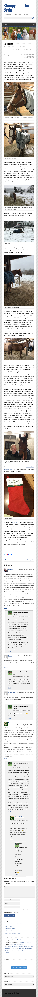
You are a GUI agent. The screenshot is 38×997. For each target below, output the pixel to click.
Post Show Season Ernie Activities (14, 924)
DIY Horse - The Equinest (12, 950)
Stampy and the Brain (16, 7)
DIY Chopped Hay (22, 940)
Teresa (10, 656)
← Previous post (8, 560)
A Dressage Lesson (10, 931)
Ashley (10, 569)
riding (7, 55)
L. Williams (11, 692)
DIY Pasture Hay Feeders (24, 942)
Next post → (30, 560)
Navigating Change (10, 928)
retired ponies (30, 56)
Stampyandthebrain (12, 50)
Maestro (26, 54)
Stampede (31, 57)
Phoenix (31, 54)
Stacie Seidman (13, 723)
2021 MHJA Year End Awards (13, 933)
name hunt (15, 522)
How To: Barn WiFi (10, 926)
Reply (5, 608)
